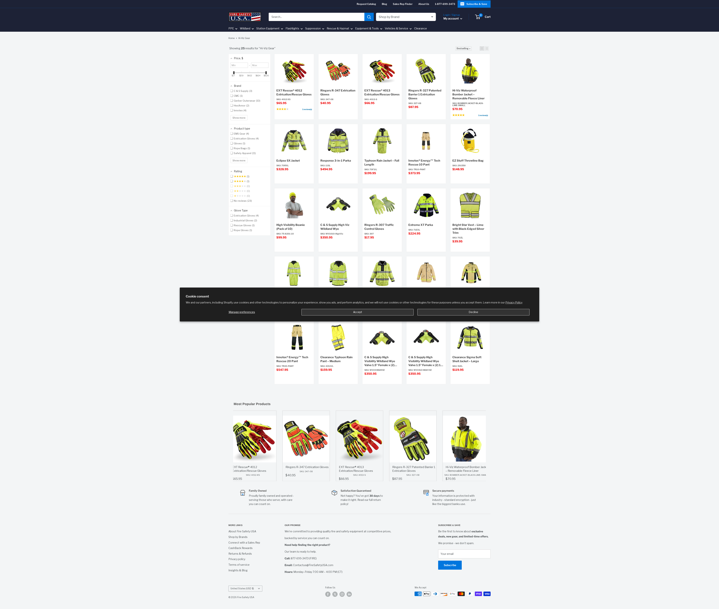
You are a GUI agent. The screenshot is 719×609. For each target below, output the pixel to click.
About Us (423, 3)
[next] (482, 446)
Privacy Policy (513, 302)
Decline (473, 312)
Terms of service (239, 564)
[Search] (369, 17)
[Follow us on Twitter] (335, 594)
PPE (231, 28)
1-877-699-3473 (445, 3)
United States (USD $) (242, 588)
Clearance (420, 28)
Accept (357, 312)
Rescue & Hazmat (338, 28)
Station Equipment (268, 28)
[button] (482, 48)
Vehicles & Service (396, 28)
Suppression (313, 28)
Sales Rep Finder (402, 3)
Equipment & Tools (367, 28)
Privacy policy (236, 559)
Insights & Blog (238, 570)
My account (451, 18)
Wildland (245, 28)
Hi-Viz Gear (244, 38)
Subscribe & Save (476, 3)
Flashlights (292, 28)
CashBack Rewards (240, 548)
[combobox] (316, 17)
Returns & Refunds (240, 553)
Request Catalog (366, 3)
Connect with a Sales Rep (244, 542)
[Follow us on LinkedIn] (349, 594)
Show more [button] (239, 117)
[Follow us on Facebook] (327, 594)
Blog (384, 3)
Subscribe (450, 565)
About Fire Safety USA (242, 531)
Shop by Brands (238, 537)
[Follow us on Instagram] (342, 594)
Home (231, 38)
